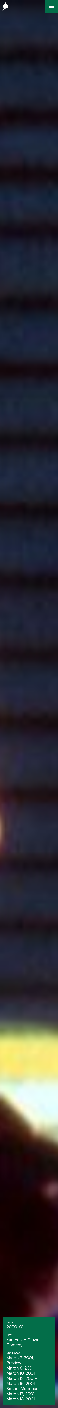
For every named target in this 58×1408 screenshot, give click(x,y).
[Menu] (51, 6)
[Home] (5, 6)
